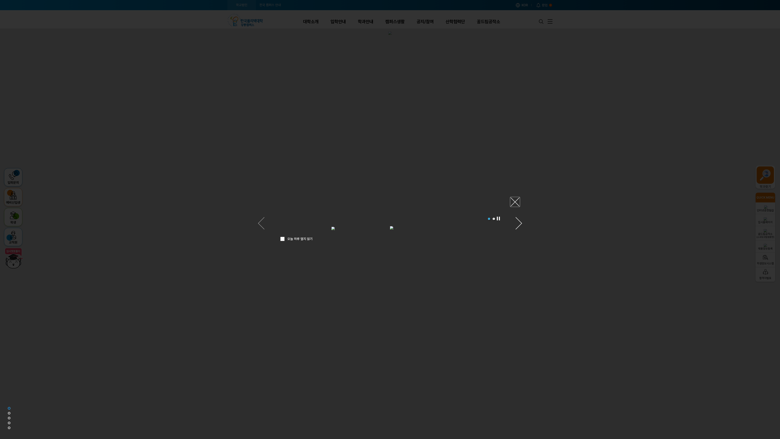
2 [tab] (494, 219)
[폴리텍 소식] (9, 423)
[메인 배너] (9, 408)
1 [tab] (489, 219)
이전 (261, 223)
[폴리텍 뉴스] (9, 413)
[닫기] (515, 201)
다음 (519, 223)
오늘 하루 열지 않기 (300, 239)
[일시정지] (498, 218)
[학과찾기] (9, 418)
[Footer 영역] (9, 427)
